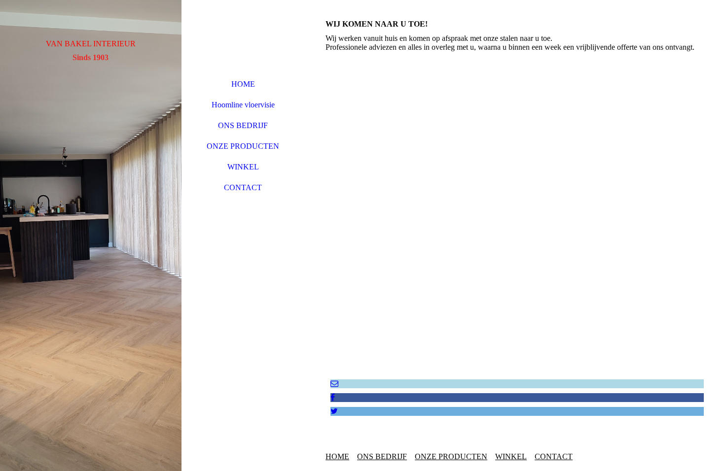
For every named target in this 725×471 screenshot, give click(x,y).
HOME (243, 84)
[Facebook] (332, 397)
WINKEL (243, 167)
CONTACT (243, 187)
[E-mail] (334, 383)
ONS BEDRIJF (243, 125)
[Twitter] (334, 411)
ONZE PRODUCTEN (243, 146)
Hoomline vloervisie (243, 105)
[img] (90, 235)
